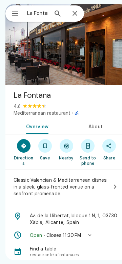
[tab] (36, 126)
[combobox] (37, 13)
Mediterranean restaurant (42, 113)
